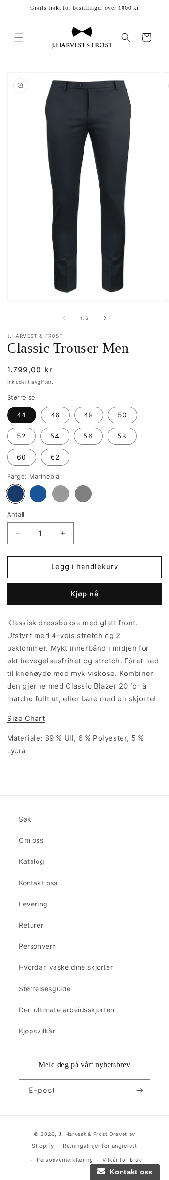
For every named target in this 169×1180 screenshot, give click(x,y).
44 (21, 415)
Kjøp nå (84, 593)
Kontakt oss (38, 883)
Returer (31, 925)
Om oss (31, 840)
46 (55, 415)
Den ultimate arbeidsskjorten (67, 1010)
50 (122, 415)
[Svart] (60, 493)
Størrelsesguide (45, 989)
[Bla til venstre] (64, 318)
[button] (18, 37)
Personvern (37, 946)
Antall (15, 514)
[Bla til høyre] (105, 318)
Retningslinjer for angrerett (100, 1146)
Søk (25, 819)
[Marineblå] (15, 493)
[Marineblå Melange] (38, 493)
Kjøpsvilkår (37, 1031)
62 (55, 457)
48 (88, 415)
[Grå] (83, 493)
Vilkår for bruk (122, 1160)
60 (21, 457)
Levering (33, 904)
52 (21, 436)
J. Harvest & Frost (83, 1134)
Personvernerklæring (65, 1160)
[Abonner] (139, 1090)
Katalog (31, 861)
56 (88, 436)
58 (122, 436)
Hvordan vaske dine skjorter (66, 967)
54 (55, 436)
